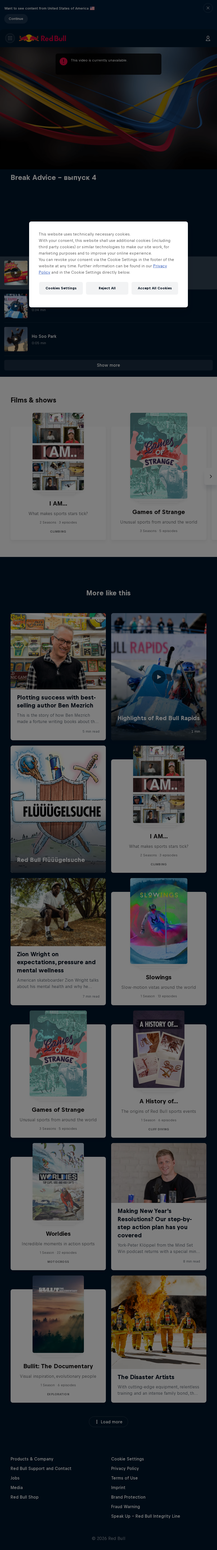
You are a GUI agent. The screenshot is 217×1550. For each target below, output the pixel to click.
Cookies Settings (61, 288)
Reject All (107, 288)
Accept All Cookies (155, 288)
